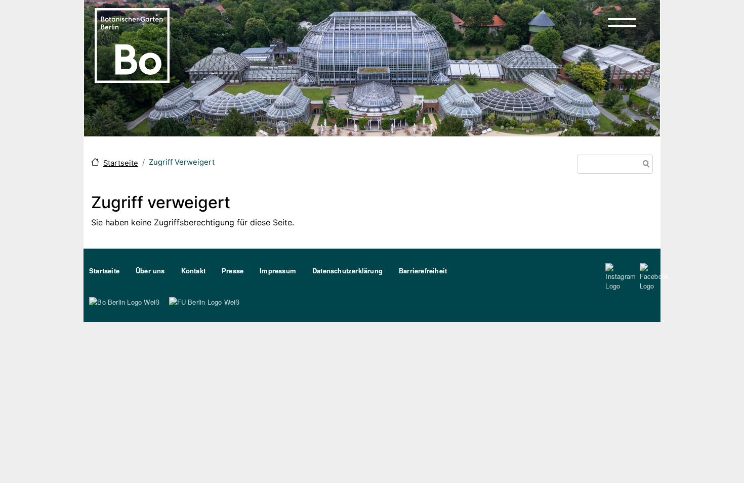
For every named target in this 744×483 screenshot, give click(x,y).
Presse (232, 270)
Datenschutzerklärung (347, 270)
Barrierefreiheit (423, 270)
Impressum (278, 270)
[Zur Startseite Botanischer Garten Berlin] (132, 44)
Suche (644, 165)
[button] (622, 22)
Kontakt (193, 270)
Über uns (150, 270)
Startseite (120, 163)
